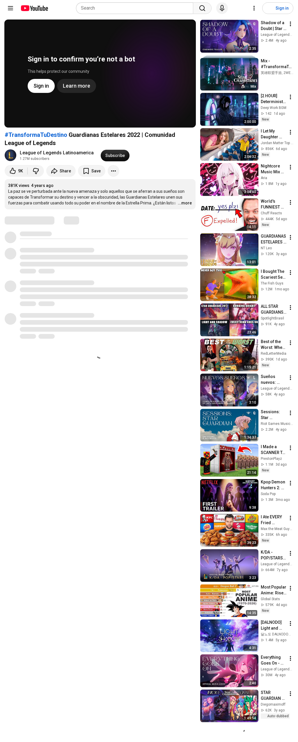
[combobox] (136, 8)
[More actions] (113, 171)
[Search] (202, 8)
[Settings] (254, 8)
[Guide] (10, 8)
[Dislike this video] (36, 171)
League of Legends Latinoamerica (57, 153)
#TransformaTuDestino (36, 134)
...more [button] (185, 203)
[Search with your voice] (222, 8)
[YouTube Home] (34, 8)
